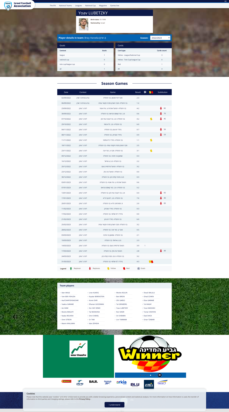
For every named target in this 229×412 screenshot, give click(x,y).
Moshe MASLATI (68, 312)
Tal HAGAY (148, 304)
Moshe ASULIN (121, 293)
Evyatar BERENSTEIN (96, 296)
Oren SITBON (67, 319)
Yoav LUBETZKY (122, 308)
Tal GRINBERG (121, 304)
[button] (160, 375)
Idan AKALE (66, 293)
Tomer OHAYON (150, 312)
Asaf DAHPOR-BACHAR (70, 300)
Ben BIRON (120, 296)
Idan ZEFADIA (94, 323)
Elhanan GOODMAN (96, 304)
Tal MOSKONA (94, 312)
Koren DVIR (93, 300)
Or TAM (92, 319)
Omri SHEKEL (94, 316)
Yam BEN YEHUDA (68, 296)
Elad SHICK (148, 316)
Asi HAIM (65, 308)
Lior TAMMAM (121, 319)
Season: (144, 37)
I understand (114, 404)
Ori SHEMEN (121, 316)
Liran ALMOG (94, 293)
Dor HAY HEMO (94, 308)
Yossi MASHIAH (149, 308)
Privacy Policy (85, 399)
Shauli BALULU (149, 293)
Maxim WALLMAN (68, 323)
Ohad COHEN (149, 296)
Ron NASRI (120, 312)
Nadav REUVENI (67, 316)
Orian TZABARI (149, 319)
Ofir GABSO (120, 300)
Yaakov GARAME (68, 304)
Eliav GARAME (149, 300)
